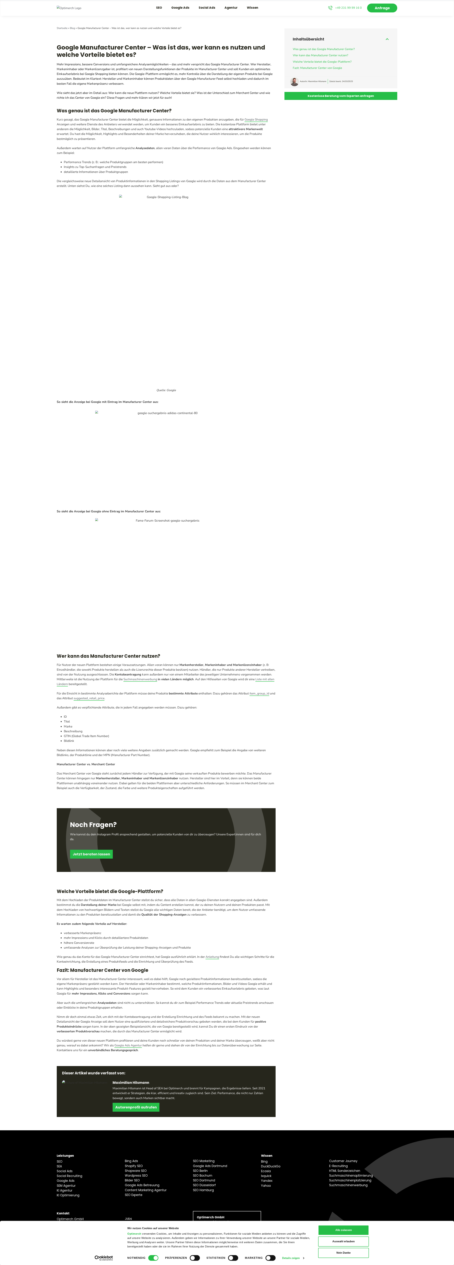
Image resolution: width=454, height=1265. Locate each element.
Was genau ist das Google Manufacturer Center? (324, 49)
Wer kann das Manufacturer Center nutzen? (320, 55)
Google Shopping (256, 119)
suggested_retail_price (89, 698)
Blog (72, 28)
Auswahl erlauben (343, 1241)
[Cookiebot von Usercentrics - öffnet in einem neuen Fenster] (103, 1258)
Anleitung (212, 957)
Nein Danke (343, 1252)
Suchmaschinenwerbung (140, 679)
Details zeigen (291, 1257)
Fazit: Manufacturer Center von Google (317, 68)
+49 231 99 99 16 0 (348, 8)
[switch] (195, 1258)
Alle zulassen (343, 1229)
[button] (387, 39)
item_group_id (259, 693)
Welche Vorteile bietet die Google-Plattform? (322, 62)
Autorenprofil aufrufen (136, 1107)
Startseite (62, 28)
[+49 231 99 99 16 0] (330, 8)
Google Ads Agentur (128, 1045)
